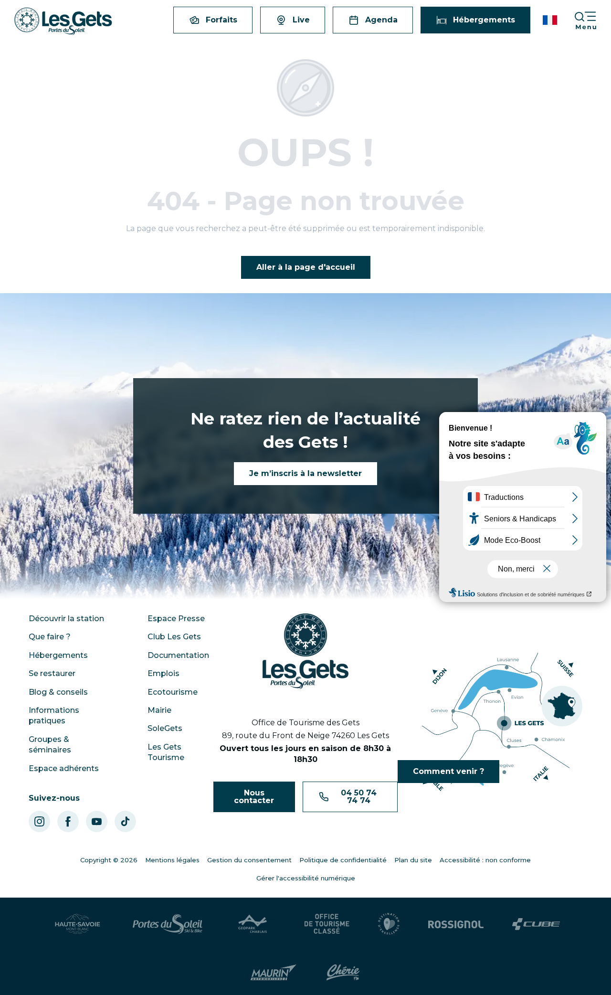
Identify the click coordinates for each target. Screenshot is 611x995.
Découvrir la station (66, 618)
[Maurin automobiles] (273, 972)
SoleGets (164, 728)
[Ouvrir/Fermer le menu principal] (592, 20)
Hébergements (58, 655)
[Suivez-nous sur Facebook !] (68, 821)
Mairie (159, 710)
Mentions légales (172, 860)
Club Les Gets (174, 636)
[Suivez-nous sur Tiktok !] (125, 821)
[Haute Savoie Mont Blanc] (77, 924)
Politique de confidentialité (343, 860)
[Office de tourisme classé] (327, 924)
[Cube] (536, 924)
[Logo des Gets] (305, 651)
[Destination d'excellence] (389, 924)
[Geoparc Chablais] (253, 924)
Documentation (178, 655)
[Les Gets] (63, 21)
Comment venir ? (448, 771)
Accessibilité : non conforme (485, 860)
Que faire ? (50, 636)
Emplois (163, 673)
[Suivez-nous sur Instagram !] (39, 821)
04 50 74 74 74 (359, 796)
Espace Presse (176, 618)
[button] (550, 20)
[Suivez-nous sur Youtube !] (96, 821)
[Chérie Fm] (343, 972)
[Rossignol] (456, 924)
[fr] (550, 20)
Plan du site (413, 860)
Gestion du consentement (249, 860)
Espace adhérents (64, 768)
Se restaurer (52, 673)
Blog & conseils (58, 692)
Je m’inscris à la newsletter (305, 473)
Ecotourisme (172, 692)
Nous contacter (254, 796)
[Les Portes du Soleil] (167, 924)
